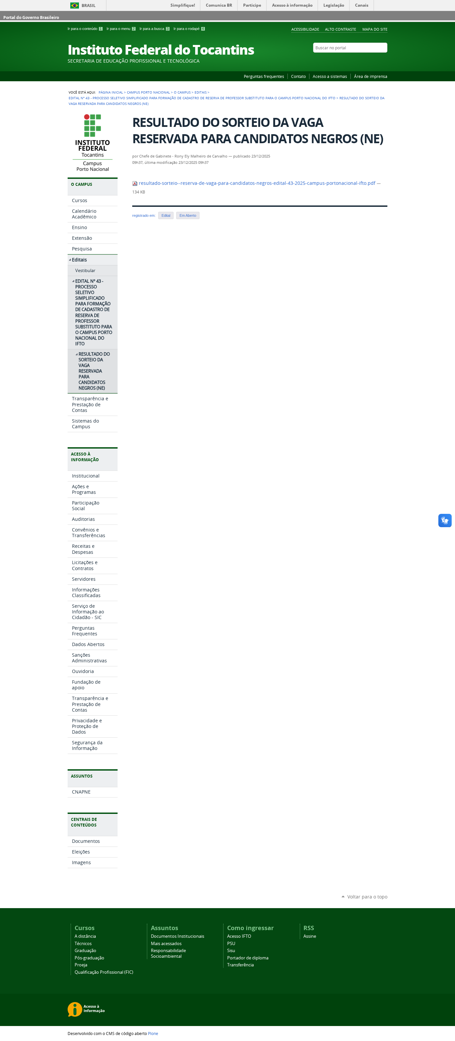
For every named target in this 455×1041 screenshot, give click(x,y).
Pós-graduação (89, 958)
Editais (201, 92)
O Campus (182, 92)
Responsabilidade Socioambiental (168, 953)
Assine (309, 936)
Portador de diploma (247, 958)
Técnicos (83, 943)
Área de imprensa (370, 76)
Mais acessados (166, 943)
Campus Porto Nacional (148, 92)
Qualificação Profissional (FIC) (104, 972)
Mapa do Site (374, 29)
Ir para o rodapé (189, 29)
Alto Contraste (340, 29)
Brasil (89, 5)
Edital (166, 215)
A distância (85, 936)
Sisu (231, 950)
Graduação (85, 950)
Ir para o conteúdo (85, 29)
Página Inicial (111, 92)
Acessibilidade (305, 29)
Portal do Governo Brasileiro (31, 17)
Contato (298, 76)
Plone (153, 1033)
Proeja (81, 965)
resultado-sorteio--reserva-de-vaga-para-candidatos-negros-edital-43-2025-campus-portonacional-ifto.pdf (257, 183)
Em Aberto (188, 215)
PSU (231, 943)
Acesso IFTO (239, 936)
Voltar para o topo (367, 896)
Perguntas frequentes (264, 76)
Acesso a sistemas (330, 76)
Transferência (240, 965)
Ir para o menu (121, 29)
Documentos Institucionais (177, 936)
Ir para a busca (154, 29)
